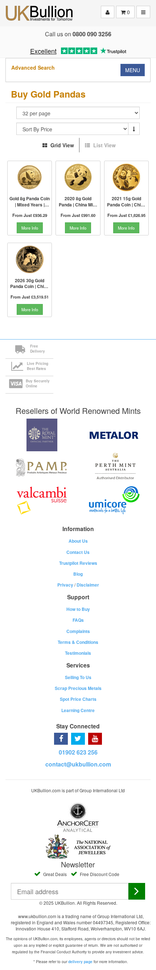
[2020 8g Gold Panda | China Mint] (78, 177)
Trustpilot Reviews (78, 563)
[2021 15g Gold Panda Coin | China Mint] (126, 177)
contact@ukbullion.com (78, 764)
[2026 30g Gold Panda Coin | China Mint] (29, 259)
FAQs (78, 620)
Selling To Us (78, 677)
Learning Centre (78, 710)
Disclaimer (88, 584)
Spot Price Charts (78, 699)
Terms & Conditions (78, 642)
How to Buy (78, 609)
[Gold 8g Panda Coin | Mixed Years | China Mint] (29, 177)
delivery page (80, 961)
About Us (78, 541)
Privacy (65, 584)
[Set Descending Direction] (134, 129)
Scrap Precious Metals (78, 688)
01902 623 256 (78, 752)
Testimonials (78, 653)
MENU (132, 70)
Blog (78, 574)
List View (104, 145)
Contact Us (78, 552)
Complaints (78, 631)
